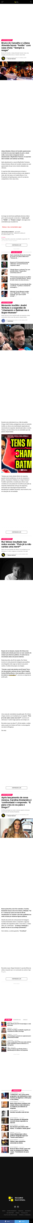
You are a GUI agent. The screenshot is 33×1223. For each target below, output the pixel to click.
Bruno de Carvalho (20, 233)
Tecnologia (24, 1212)
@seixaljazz (12, 675)
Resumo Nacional (12, 58)
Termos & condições (25, 1214)
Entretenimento (11, 1210)
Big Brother (10, 1212)
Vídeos (17, 1212)
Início (3, 1210)
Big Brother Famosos (7, 233)
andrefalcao (10, 321)
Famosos (20, 1210)
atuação (17, 231)
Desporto (28, 1210)
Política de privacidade (10, 1214)
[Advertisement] (16, 22)
